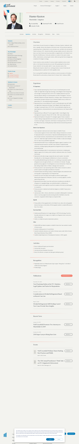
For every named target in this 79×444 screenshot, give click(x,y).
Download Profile (47, 23)
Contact (40, 1)
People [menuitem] (13, 437)
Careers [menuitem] (14, 434)
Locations (46, 1)
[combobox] (74, 1)
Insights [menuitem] (14, 440)
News (53, 34)
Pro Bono (58, 1)
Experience (28, 34)
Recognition (40, 34)
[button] (46, 5)
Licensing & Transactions (14, 75)
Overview (21, 34)
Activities (34, 34)
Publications (47, 34)
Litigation (11, 73)
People (35, 5)
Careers (71, 5)
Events (65, 5)
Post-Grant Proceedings (14, 76)
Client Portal (71, 433)
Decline (59, 439)
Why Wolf (64, 1)
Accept (50, 439)
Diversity (52, 1)
